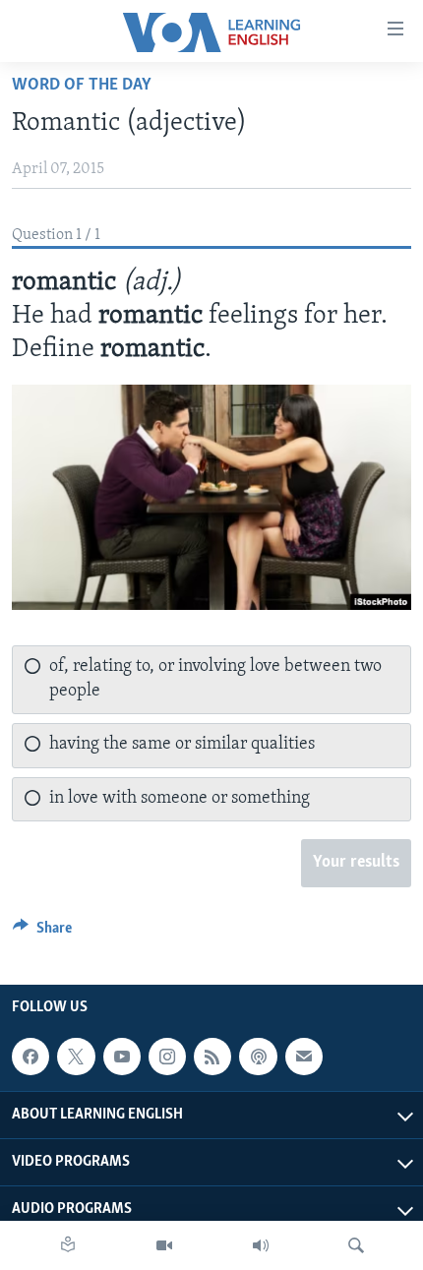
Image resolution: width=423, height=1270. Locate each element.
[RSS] (212, 1056)
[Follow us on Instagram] (167, 1056)
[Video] (164, 1245)
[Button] (42, 932)
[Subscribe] (304, 1056)
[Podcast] (257, 1056)
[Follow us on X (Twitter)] (75, 1056)
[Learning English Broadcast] (260, 1245)
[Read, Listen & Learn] (67, 1245)
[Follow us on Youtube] (122, 1056)
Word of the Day (81, 85)
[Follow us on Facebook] (30, 1056)
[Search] (356, 1245)
